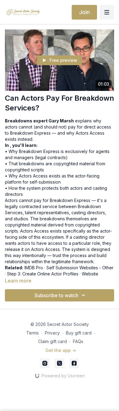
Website (90, 273)
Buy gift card (79, 332)
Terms (32, 332)
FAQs (78, 341)
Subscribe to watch (56, 295)
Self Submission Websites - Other (80, 267)
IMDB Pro (33, 267)
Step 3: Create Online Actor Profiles (42, 273)
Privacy (52, 332)
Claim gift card (52, 341)
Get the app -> (60, 350)
